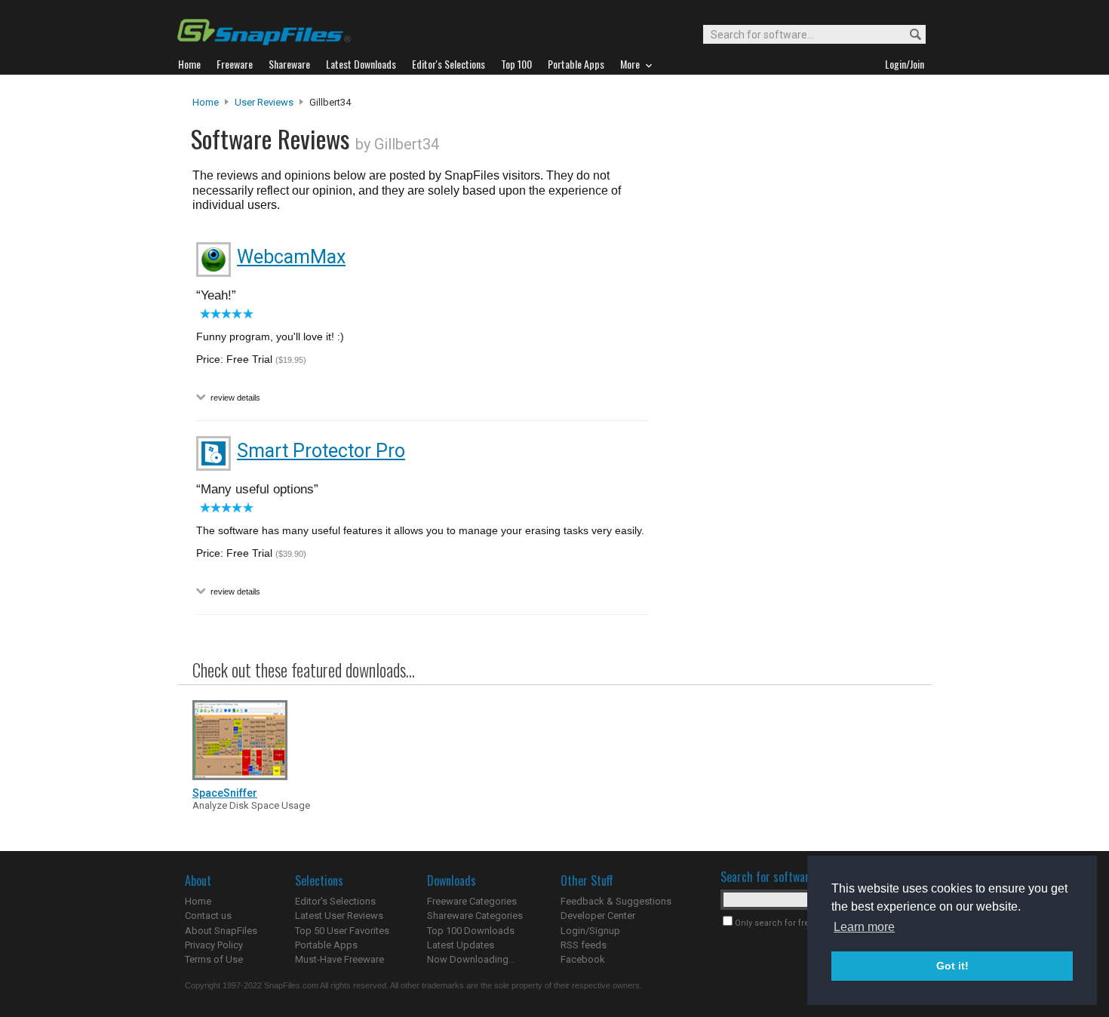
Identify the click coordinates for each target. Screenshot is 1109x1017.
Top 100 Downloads (471, 930)
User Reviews (264, 102)
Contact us (208, 915)
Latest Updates (460, 945)
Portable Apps (326, 945)
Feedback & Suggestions (616, 901)
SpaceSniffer (224, 793)
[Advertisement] (788, 402)
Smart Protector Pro (321, 451)
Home (205, 102)
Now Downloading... (471, 959)
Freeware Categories (472, 901)
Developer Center (598, 915)
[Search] (908, 35)
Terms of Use (214, 959)
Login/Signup (590, 930)
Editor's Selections (335, 901)
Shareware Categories (475, 915)
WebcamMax (291, 257)
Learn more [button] (864, 926)
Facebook (583, 959)
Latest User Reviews (339, 915)
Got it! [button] (952, 966)
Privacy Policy (214, 945)
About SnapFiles (221, 930)
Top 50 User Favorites (342, 930)
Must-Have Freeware (339, 959)
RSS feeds (584, 945)
